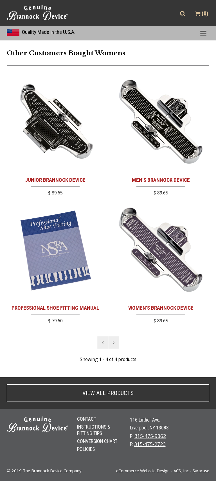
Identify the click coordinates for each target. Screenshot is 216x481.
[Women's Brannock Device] (160, 250)
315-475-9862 (150, 436)
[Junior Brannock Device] (55, 122)
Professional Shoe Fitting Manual (55, 308)
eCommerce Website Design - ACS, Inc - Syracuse (162, 470)
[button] (182, 13)
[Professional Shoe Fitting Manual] (55, 250)
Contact (86, 419)
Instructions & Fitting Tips (93, 430)
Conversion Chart (97, 441)
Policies (86, 449)
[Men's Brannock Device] (160, 122)
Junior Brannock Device (55, 180)
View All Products (108, 393)
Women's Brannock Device (161, 308)
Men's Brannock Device (161, 180)
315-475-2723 (150, 444)
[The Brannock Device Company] (38, 12)
